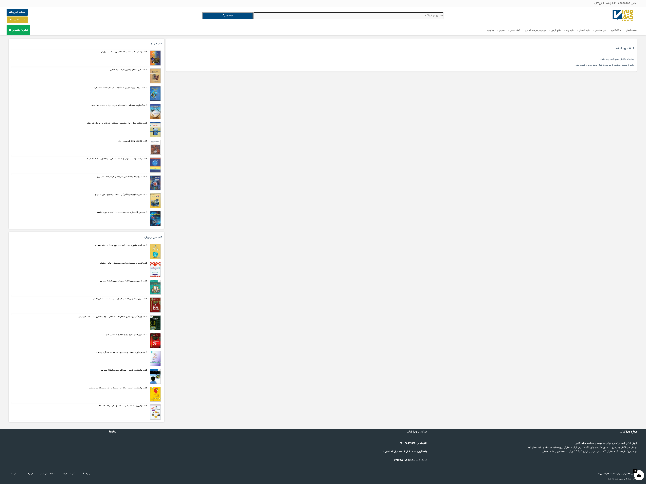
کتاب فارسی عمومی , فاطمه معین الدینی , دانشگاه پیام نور (123, 281)
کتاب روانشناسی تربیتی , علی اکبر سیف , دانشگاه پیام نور (124, 370)
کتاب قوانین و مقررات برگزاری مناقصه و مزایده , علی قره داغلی (122, 405)
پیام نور (490, 30)
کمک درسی (515, 30)
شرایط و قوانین (48, 474)
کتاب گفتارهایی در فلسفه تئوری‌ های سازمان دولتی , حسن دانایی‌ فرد (119, 105)
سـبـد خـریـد (18, 20)
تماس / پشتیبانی (19, 30)
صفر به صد (613, 479)
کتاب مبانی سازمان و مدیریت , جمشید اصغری (128, 69)
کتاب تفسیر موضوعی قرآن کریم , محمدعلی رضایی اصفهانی (123, 263)
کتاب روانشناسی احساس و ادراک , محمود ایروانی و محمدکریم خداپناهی (117, 388)
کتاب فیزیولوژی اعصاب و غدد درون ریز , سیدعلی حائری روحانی (121, 352)
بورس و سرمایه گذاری (535, 30)
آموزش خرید (68, 474)
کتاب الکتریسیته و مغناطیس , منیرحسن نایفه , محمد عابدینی (122, 176)
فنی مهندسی (600, 30)
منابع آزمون (555, 30)
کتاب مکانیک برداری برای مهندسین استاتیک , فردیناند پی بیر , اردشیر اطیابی (116, 123)
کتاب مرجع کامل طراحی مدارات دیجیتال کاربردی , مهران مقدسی (121, 212)
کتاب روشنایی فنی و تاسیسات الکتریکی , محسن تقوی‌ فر (124, 51)
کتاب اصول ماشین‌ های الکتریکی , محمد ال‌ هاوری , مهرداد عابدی (121, 194)
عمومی (501, 30)
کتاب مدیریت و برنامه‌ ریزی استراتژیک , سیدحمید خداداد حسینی (120, 87)
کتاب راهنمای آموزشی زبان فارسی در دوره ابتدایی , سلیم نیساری (121, 245)
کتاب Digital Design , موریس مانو (132, 141)
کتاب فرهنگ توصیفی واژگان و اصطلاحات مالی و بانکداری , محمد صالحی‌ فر (116, 158)
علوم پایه (570, 30)
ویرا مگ (86, 474)
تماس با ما (13, 474)
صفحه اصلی (631, 30)
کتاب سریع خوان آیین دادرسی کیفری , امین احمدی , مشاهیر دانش (120, 298)
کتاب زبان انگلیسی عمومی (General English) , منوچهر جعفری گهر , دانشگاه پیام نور (113, 316)
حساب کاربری (18, 12)
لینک (579, 451)
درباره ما (29, 474)
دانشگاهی (616, 30)
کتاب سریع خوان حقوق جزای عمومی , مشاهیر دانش (126, 334)
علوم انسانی (584, 30)
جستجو (228, 16)
